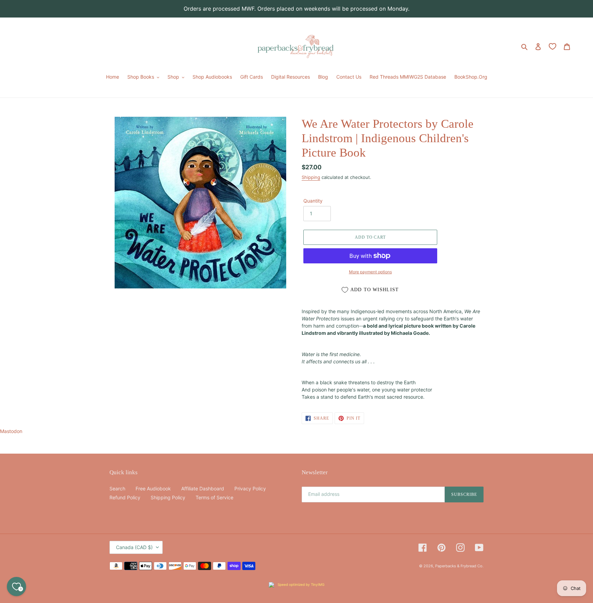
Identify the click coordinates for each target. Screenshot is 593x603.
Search (117, 488)
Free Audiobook (153, 488)
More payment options (370, 271)
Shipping (311, 177)
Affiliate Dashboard (202, 488)
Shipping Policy (168, 497)
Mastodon (11, 431)
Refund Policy (124, 497)
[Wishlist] (552, 46)
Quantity (313, 201)
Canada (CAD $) (134, 547)
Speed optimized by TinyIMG (300, 584)
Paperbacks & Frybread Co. (459, 566)
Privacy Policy (250, 488)
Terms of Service (214, 497)
